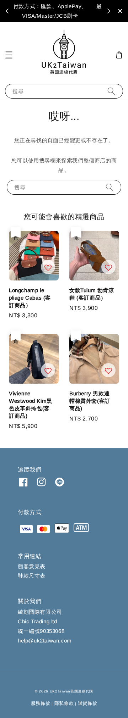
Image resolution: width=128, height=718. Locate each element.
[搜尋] (111, 91)
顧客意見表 (32, 566)
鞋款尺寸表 (32, 576)
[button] (9, 55)
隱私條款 (64, 703)
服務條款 (40, 703)
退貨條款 (87, 703)
